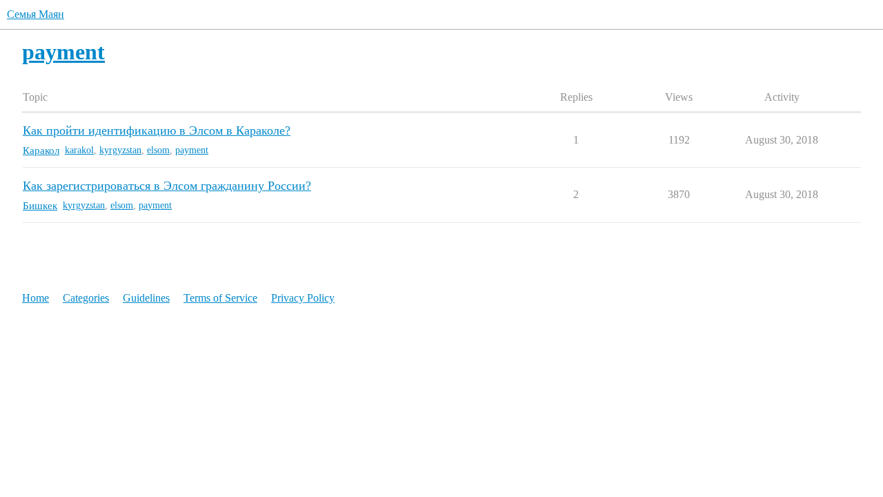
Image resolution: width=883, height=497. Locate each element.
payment (191, 150)
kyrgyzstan (120, 150)
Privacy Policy (303, 298)
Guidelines (146, 298)
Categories (86, 298)
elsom (158, 150)
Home (35, 298)
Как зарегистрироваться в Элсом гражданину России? (167, 186)
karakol (79, 150)
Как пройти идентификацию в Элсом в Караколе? (156, 130)
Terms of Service (220, 298)
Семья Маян (35, 14)
